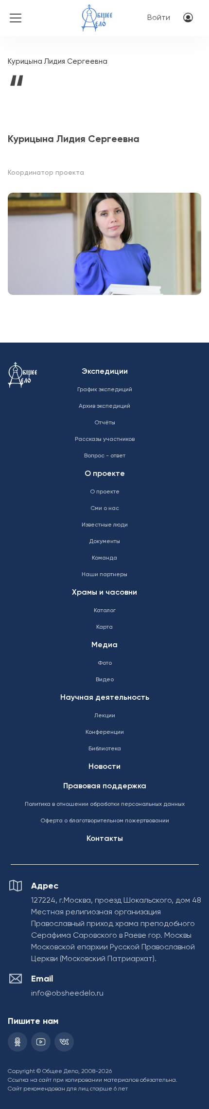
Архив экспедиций (104, 406)
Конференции (105, 732)
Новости (104, 767)
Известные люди (105, 525)
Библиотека (104, 749)
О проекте (105, 474)
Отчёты (104, 423)
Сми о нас (104, 508)
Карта (104, 627)
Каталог (105, 611)
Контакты (105, 839)
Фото (105, 663)
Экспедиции (105, 372)
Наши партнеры (104, 575)
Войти (158, 18)
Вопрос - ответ (104, 456)
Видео (105, 680)
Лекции (104, 716)
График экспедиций (104, 390)
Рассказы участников (105, 439)
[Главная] (96, 11)
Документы (104, 542)
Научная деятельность (104, 698)
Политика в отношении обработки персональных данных (105, 804)
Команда (104, 558)
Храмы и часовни (104, 593)
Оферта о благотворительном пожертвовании (104, 821)
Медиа (104, 645)
